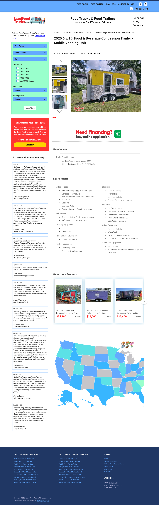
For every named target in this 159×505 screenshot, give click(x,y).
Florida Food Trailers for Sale (68, 464)
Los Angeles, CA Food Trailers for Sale (72, 477)
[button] (59, 111)
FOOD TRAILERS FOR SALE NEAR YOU (73, 454)
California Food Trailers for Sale (69, 461)
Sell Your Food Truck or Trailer (114, 464)
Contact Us (123, 4)
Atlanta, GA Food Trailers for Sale (70, 482)
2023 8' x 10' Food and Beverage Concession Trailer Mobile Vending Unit (67, 313)
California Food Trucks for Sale (24, 459)
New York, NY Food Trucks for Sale (25, 472)
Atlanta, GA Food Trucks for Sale (25, 482)
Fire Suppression (19, 96)
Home (106, 459)
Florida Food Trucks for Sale (23, 464)
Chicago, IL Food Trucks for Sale (25, 480)
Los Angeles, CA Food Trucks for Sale (26, 474)
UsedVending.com (43, 500)
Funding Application (110, 461)
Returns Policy (108, 469)
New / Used (17, 86)
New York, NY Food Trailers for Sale (71, 472)
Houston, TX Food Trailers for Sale (70, 474)
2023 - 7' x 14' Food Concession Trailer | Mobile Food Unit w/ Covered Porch (128, 313)
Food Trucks (82, 4)
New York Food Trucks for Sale (24, 466)
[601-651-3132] (131, 8)
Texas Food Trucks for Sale (23, 461)
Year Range (17, 64)
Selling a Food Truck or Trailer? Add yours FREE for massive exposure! (28, 36)
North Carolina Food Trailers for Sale (71, 469)
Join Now (30, 145)
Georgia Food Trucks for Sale (24, 469)
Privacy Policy (108, 466)
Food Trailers (97, 4)
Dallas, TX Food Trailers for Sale (69, 480)
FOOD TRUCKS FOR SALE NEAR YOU (28, 454)
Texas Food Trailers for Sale (68, 459)
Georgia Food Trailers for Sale (69, 466)
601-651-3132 (113, 482)
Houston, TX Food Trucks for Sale (25, 477)
